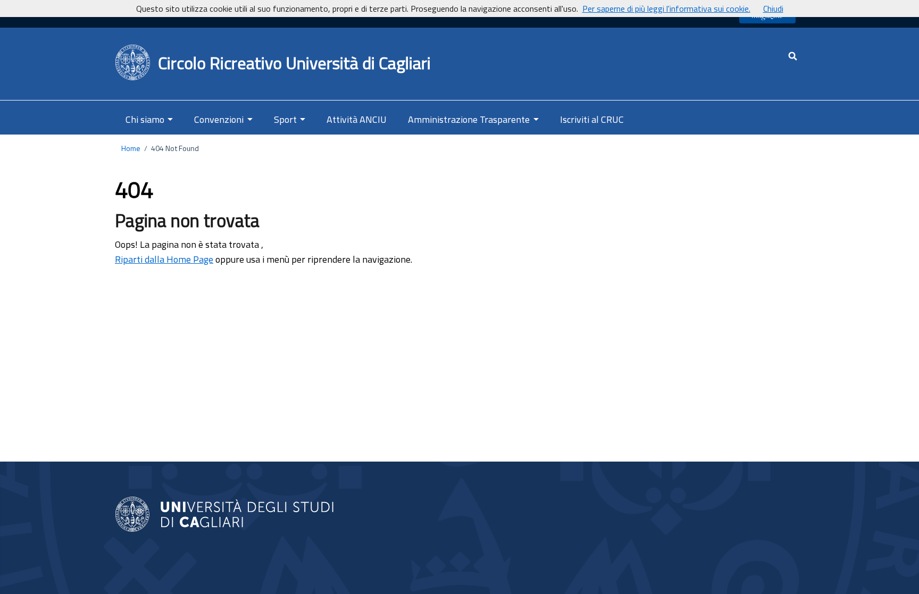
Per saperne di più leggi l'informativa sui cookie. (666, 8)
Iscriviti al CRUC (592, 119)
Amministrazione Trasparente (469, 119)
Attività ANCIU (357, 119)
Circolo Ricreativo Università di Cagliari (294, 62)
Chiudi (773, 8)
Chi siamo (145, 119)
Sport (285, 119)
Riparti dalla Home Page (164, 259)
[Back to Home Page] (133, 63)
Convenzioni (219, 119)
